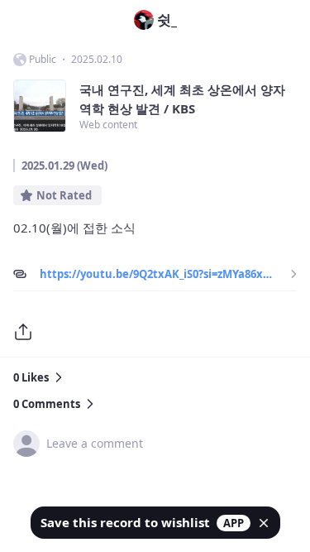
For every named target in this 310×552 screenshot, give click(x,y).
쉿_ (167, 19)
